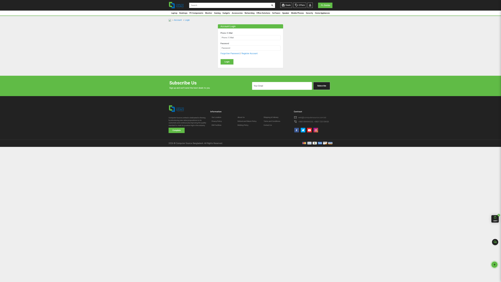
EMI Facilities (216, 125)
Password (224, 43)
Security (309, 13)
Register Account (249, 53)
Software (276, 13)
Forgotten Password (230, 53)
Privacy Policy (217, 121)
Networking (249, 13)
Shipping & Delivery (271, 117)
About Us (241, 117)
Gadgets (226, 13)
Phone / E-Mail (226, 33)
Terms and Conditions (272, 121)
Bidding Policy (243, 125)
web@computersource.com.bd (312, 117)
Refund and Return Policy (247, 121)
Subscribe (321, 86)
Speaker (285, 13)
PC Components (196, 13)
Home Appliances (322, 13)
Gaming (217, 13)
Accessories (237, 13)
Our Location (216, 117)
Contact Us (268, 125)
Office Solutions (263, 13)
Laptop (174, 13)
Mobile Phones (297, 13)
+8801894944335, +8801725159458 (313, 122)
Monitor (208, 13)
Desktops (183, 13)
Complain (176, 130)
